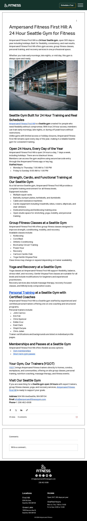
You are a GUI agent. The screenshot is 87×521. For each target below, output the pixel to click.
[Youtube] (47, 475)
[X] (43, 475)
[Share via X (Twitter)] (16, 410)
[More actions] (76, 20)
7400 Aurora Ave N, (29, 510)
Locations (27, 493)
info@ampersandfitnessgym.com (43, 479)
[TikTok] (50, 475)
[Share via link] (27, 410)
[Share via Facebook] (10, 410)
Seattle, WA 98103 (29, 513)
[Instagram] (36, 475)
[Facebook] (40, 475)
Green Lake (27, 508)
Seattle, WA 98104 (29, 503)
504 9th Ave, (26, 500)
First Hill (26, 498)
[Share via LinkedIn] (21, 410)
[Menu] (80, 5)
